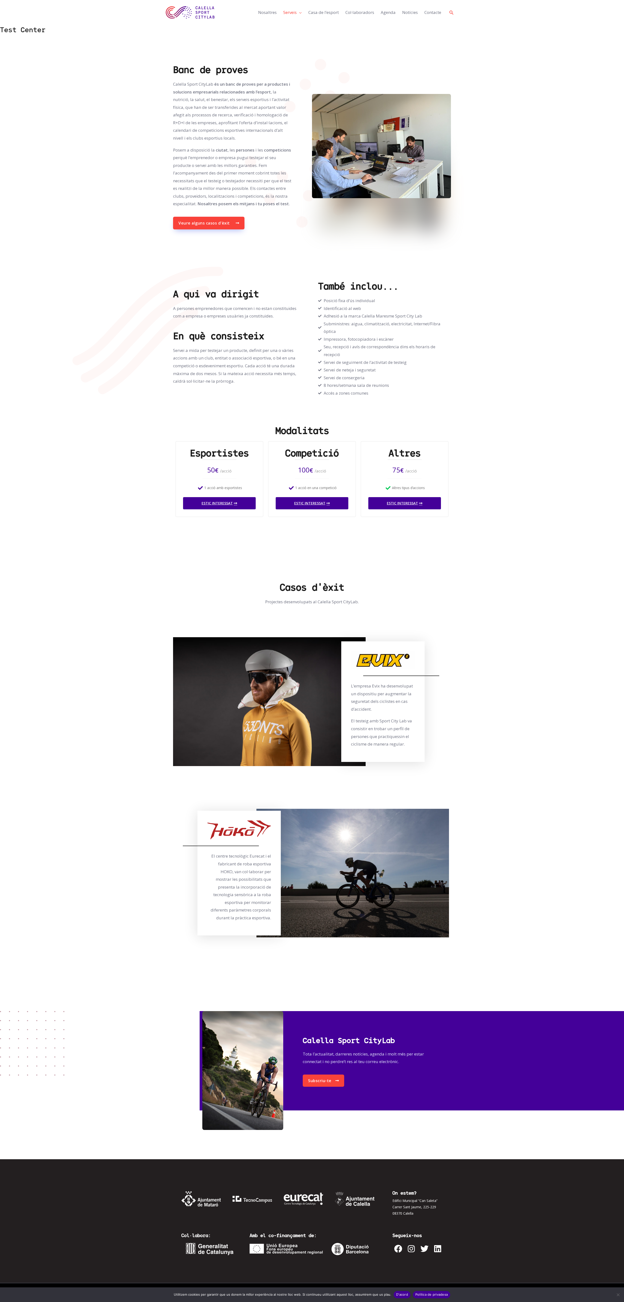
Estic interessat (217, 503)
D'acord (402, 1294)
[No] (617, 1294)
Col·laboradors (359, 12)
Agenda (388, 12)
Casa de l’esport (323, 12)
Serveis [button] (290, 12)
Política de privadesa (431, 1294)
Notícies (410, 12)
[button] (451, 12)
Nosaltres (267, 12)
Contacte (432, 12)
